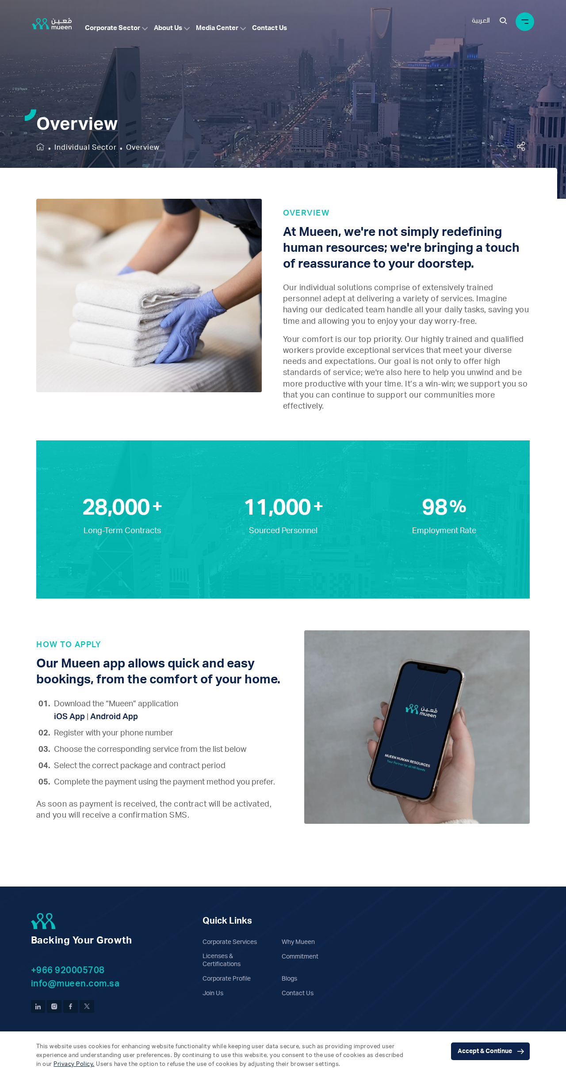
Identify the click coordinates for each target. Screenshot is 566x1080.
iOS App (69, 716)
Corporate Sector (112, 28)
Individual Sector (85, 147)
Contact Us (269, 28)
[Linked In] (38, 1006)
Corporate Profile (227, 979)
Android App (114, 716)
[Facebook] (70, 1006)
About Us (168, 28)
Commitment (300, 957)
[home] (40, 147)
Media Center (217, 28)
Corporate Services (230, 942)
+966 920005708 (68, 970)
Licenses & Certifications (222, 960)
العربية (481, 20)
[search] (503, 21)
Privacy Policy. (74, 1064)
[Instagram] (54, 1006)
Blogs (289, 979)
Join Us (213, 993)
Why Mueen (298, 942)
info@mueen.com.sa (75, 983)
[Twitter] (87, 1006)
